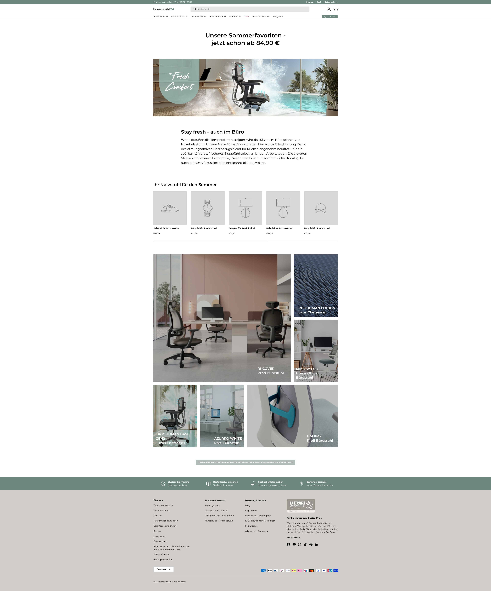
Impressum (159, 536)
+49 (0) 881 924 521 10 (182, 2)
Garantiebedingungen (164, 526)
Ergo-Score (251, 510)
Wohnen (233, 16)
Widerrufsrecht (161, 554)
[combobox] (250, 9)
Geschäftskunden (261, 16)
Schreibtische (178, 16)
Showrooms (251, 526)
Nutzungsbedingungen (165, 521)
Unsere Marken (161, 510)
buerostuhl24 (164, 582)
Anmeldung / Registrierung (219, 521)
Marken (310, 2)
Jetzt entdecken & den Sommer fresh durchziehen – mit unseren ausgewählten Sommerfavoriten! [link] (245, 462)
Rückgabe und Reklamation (219, 515)
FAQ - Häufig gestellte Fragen (260, 521)
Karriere (157, 531)
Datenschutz (160, 541)
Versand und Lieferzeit (216, 510)
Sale (246, 16)
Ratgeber (278, 16)
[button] (336, 9)
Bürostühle (159, 16)
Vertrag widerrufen (163, 559)
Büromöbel (197, 16)
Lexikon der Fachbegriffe (258, 515)
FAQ (319, 2)
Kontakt (157, 515)
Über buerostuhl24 (163, 505)
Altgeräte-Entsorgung (256, 531)
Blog (247, 505)
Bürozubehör (216, 16)
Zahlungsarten (212, 505)
